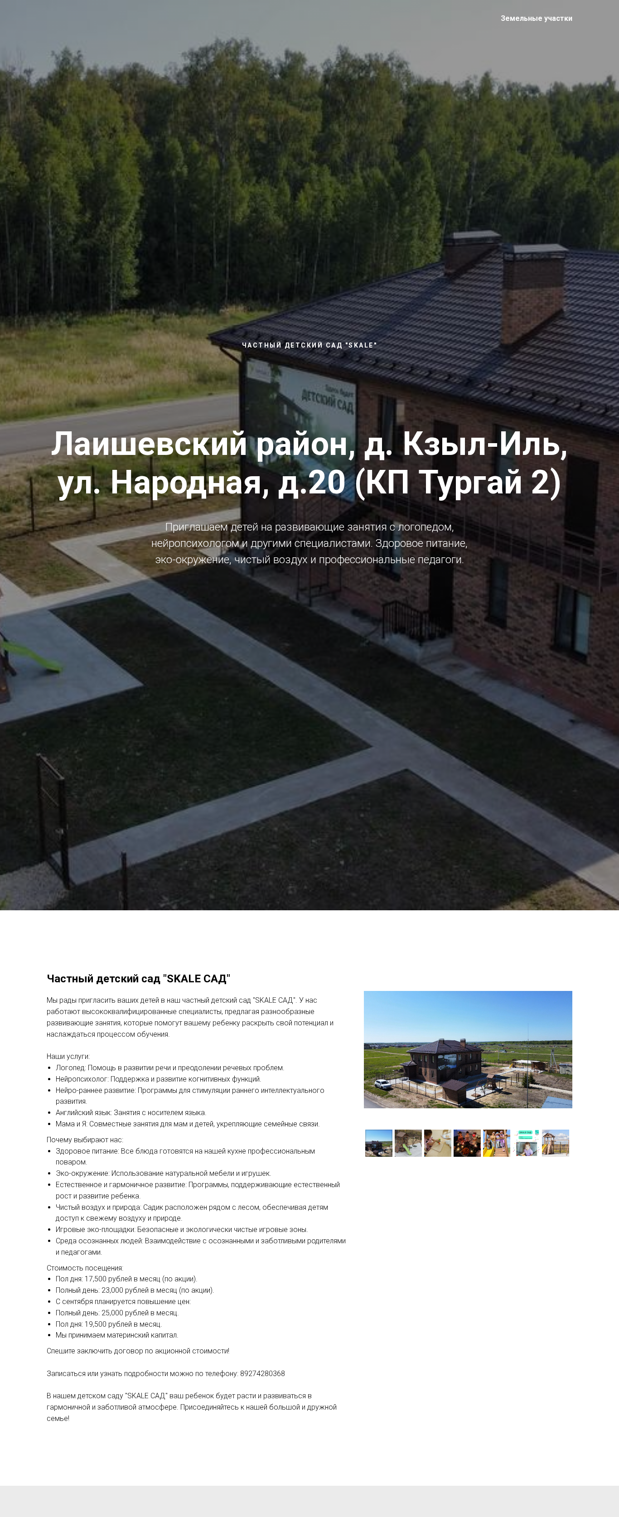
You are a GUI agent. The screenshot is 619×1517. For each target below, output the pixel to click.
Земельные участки (536, 18)
